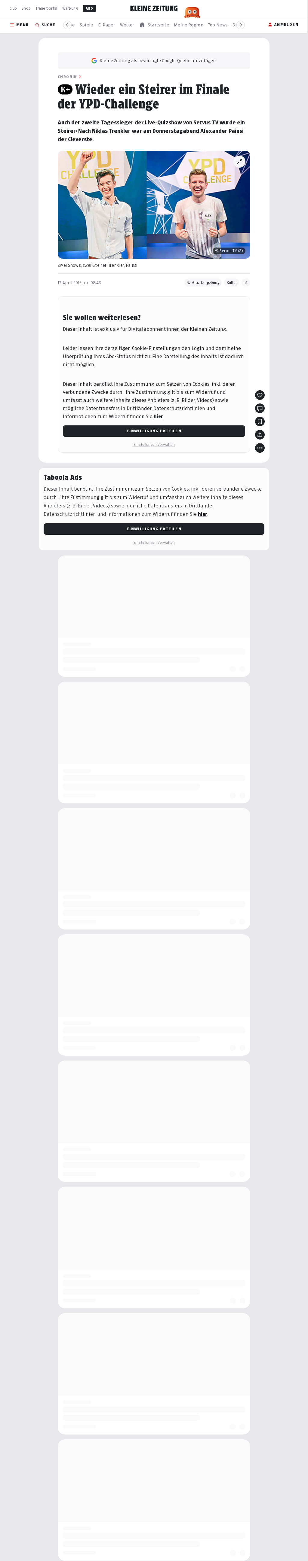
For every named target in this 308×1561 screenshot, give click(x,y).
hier (158, 416)
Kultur (231, 283)
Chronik (67, 77)
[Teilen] (260, 435)
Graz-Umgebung (205, 283)
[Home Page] (154, 8)
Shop (26, 8)
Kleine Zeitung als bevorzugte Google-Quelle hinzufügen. (158, 60)
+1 (246, 283)
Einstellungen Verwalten (154, 444)
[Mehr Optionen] (260, 448)
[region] (154, 25)
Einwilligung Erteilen (154, 431)
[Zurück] (67, 25)
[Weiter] (240, 25)
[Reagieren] (260, 395)
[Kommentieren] (260, 408)
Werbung (70, 8)
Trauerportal (46, 8)
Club (13, 8)
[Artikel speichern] (260, 421)
